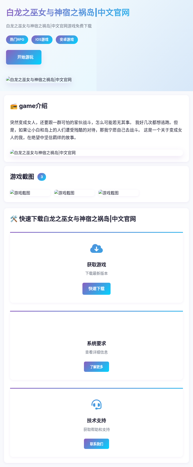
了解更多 (96, 367)
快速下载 (96, 288)
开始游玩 (25, 57)
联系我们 (96, 444)
